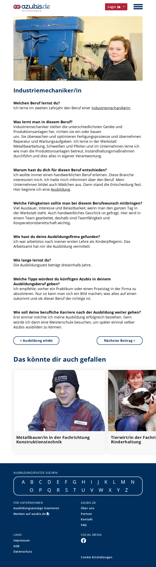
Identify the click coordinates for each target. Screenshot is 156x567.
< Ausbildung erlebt (36, 340)
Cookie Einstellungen (96, 557)
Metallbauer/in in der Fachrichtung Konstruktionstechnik (53, 439)
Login (112, 7)
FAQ (84, 525)
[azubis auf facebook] (83, 540)
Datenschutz (22, 551)
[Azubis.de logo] (31, 7)
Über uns (87, 508)
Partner (86, 514)
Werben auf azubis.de (30, 514)
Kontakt (87, 519)
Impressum (21, 540)
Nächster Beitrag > (119, 340)
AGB (16, 546)
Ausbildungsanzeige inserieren (36, 508)
